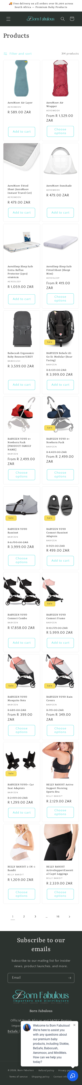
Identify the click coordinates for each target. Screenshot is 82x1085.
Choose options (60, 131)
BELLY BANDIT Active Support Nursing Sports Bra (59, 788)
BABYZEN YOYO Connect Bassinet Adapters (57, 533)
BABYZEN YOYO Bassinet (17, 531)
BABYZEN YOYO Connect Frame (56, 616)
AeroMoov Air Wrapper (55, 104)
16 (58, 916)
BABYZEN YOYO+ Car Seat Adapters (21, 786)
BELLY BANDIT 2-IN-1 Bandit (21, 868)
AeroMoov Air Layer (20, 102)
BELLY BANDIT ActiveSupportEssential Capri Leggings (59, 870)
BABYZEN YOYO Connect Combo (17, 616)
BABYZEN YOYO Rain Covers (59, 698)
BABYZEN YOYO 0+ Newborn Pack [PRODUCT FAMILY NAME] (19, 444)
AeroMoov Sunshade (59, 185)
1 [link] (12, 916)
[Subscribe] (69, 978)
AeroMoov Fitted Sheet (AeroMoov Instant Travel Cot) (20, 189)
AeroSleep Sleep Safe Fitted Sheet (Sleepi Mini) (59, 270)
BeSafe (13, 1031)
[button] (8, 18)
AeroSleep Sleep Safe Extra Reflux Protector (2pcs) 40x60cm (20, 272)
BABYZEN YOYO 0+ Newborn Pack (58, 441)
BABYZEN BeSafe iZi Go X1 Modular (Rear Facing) (59, 357)
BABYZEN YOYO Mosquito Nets (17, 698)
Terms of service (18, 1077)
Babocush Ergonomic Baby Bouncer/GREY (21, 355)
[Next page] (69, 916)
